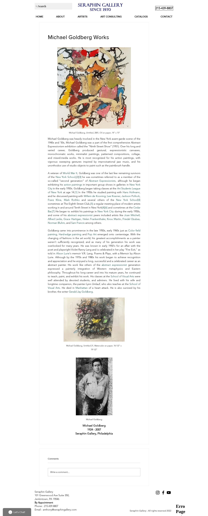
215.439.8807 (51, 506)
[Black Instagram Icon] (157, 492)
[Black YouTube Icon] (168, 492)
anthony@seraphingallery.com (60, 509)
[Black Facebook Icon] (163, 492)
